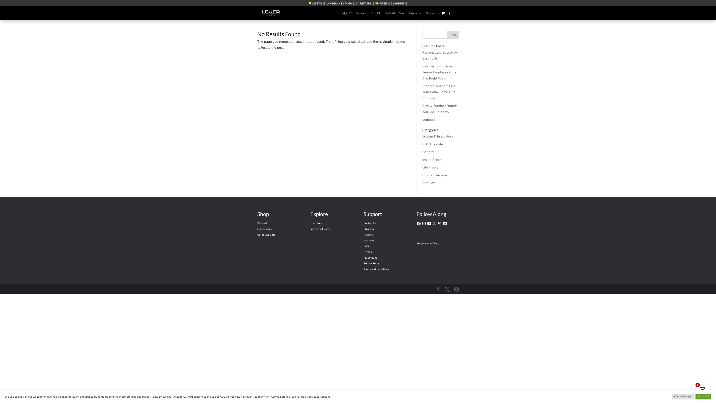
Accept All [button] (703, 396)
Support (431, 13)
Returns (368, 235)
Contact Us (370, 223)
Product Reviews (435, 175)
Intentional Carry (320, 229)
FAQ (366, 246)
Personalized (264, 229)
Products (429, 183)
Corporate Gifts (266, 235)
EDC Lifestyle (432, 144)
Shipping (369, 229)
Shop (402, 13)
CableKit (389, 13)
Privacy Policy (371, 263)
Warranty (369, 240)
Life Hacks (430, 167)
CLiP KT (375, 13)
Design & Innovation (437, 136)
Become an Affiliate (428, 243)
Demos (368, 252)
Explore (413, 13)
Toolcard (361, 13)
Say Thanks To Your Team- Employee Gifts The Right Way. (439, 72)
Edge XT (347, 13)
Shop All (262, 223)
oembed (428, 119)
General (428, 152)
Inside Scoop (432, 159)
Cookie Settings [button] (682, 396)
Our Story (316, 223)
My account (370, 258)
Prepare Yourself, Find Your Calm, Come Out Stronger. (439, 92)
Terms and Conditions (376, 269)
